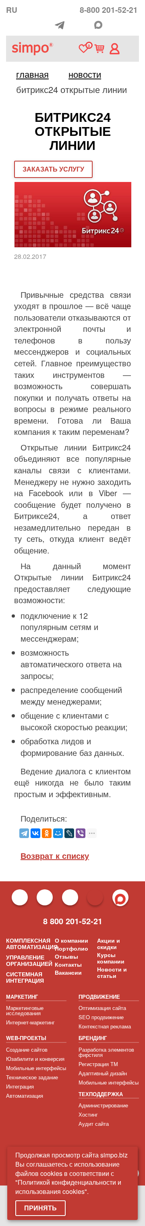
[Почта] (74, 25)
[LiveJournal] (69, 833)
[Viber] (80, 833)
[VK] (87, 26)
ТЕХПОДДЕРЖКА (101, 1094)
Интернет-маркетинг (30, 1022)
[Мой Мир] (58, 833)
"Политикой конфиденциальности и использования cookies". (68, 1187)
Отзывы (66, 956)
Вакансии (68, 972)
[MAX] (98, 25)
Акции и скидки (108, 943)
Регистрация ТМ (98, 1064)
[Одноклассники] (47, 833)
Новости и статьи (112, 972)
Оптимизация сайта (102, 1008)
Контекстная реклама (105, 1026)
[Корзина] (99, 49)
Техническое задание (32, 1077)
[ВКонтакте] (35, 833)
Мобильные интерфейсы (36, 1068)
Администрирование (103, 1105)
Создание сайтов (27, 1049)
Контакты (68, 964)
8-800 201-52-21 (109, 9)
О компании (71, 940)
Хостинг (88, 1114)
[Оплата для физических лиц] (49, 26)
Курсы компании (110, 958)
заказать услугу (53, 169)
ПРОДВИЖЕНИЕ (99, 996)
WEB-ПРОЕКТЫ (26, 1038)
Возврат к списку (55, 855)
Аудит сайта (94, 1123)
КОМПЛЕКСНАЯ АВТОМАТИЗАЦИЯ (32, 943)
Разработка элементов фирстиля (106, 1052)
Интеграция (20, 1086)
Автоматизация (24, 1095)
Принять (40, 1207)
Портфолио (71, 948)
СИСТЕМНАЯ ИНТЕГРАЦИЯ (25, 977)
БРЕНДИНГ (93, 1038)
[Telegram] (61, 25)
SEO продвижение (101, 1017)
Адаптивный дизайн (103, 1073)
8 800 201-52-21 (72, 921)
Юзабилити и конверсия (35, 1058)
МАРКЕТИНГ (22, 996)
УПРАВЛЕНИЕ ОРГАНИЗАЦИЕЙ (29, 960)
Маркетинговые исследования (25, 1010)
